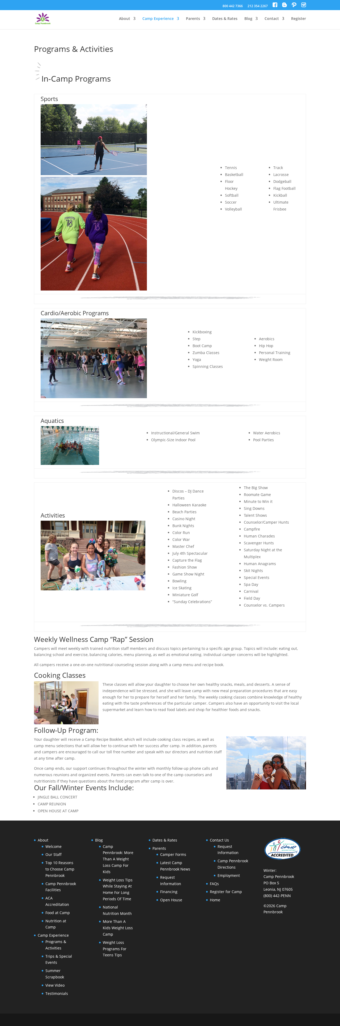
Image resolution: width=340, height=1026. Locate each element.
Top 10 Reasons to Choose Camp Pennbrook (59, 869)
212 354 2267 (258, 6)
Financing (168, 891)
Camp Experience (158, 19)
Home (215, 899)
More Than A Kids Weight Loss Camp (118, 928)
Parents (193, 19)
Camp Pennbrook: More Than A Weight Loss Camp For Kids (118, 859)
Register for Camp (226, 891)
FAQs (214, 883)
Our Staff (53, 854)
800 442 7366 (233, 6)
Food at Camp (57, 912)
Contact (272, 19)
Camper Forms (173, 854)
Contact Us (219, 840)
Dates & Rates (224, 19)
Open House (171, 899)
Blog (248, 19)
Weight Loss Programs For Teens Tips (114, 949)
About (124, 19)
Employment (229, 875)
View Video (55, 985)
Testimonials (56, 993)
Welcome (53, 846)
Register (298, 19)
